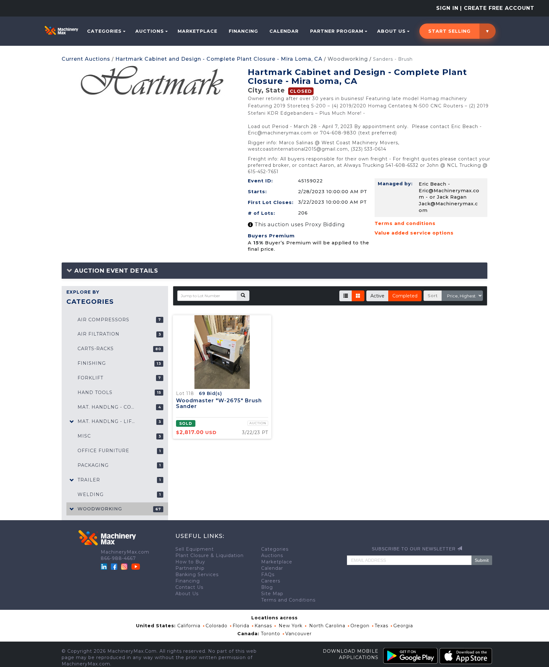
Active (377, 296)
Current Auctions (86, 59)
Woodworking (348, 59)
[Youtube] (135, 566)
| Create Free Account (497, 8)
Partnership (190, 568)
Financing (243, 31)
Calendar (284, 31)
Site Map (272, 593)
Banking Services (197, 574)
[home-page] (61, 30)
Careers (270, 581)
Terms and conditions (405, 223)
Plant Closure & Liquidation (209, 555)
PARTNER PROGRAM (336, 31)
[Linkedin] (105, 566)
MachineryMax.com (125, 552)
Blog (267, 587)
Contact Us (189, 587)
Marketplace (197, 31)
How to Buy (190, 562)
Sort (433, 295)
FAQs (267, 574)
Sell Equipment (194, 549)
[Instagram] (125, 566)
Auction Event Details (115, 270)
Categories (104, 31)
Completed (404, 296)
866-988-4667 (118, 558)
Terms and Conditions (288, 600)
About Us (391, 31)
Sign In (447, 8)
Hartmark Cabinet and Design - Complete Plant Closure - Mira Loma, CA (218, 59)
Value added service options (414, 233)
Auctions (149, 31)
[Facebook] (114, 566)
